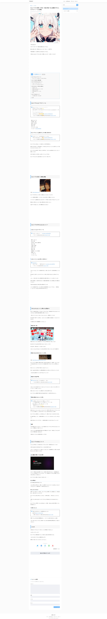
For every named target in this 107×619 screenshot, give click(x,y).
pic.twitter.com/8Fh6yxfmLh (48, 137)
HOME (54, 614)
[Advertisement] (45, 64)
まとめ (33, 97)
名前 (31, 595)
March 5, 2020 (51, 514)
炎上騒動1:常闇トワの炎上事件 (37, 95)
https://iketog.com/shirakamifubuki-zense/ (39, 360)
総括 (33, 92)
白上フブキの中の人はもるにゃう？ (37, 81)
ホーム (64, 1)
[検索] (77, 5)
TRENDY (31, 1)
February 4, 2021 (53, 139)
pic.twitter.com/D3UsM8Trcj (46, 233)
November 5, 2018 (53, 406)
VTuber (58, 548)
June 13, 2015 (50, 382)
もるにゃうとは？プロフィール (37, 83)
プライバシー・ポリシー (74, 1)
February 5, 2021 (53, 115)
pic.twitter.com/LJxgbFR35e (50, 264)
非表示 (43, 74)
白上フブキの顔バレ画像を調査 (36, 80)
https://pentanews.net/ (36, 192)
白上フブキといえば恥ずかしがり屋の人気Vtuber (39, 78)
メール (32, 599)
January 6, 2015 (45, 265)
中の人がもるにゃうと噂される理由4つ (37, 86)
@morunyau (34, 262)
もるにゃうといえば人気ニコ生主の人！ (38, 84)
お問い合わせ (68, 1)
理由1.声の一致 (35, 87)
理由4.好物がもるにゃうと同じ (37, 91)
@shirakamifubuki (38, 128)
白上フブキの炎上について (36, 94)
